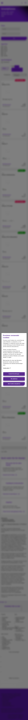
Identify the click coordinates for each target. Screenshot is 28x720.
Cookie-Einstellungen (14, 373)
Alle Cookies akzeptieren (14, 383)
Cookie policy (6, 368)
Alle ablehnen (14, 378)
